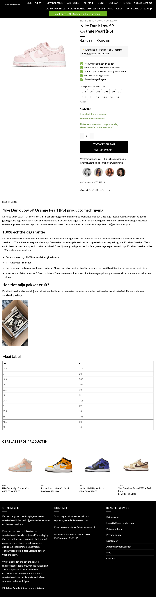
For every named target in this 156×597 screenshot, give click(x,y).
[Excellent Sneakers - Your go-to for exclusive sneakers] (13, 4)
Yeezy (38, 3)
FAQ (108, 552)
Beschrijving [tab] (9, 202)
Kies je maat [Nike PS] (91, 87)
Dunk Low (111, 20)
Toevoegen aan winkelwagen (104, 147)
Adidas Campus (143, 3)
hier (89, 53)
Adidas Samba (76, 8)
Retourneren (112, 517)
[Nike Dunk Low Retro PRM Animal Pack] (136, 465)
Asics (119, 8)
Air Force (73, 3)
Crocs (127, 3)
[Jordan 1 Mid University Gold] (58, 465)
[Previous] (2, 474)
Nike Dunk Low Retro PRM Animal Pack (134, 489)
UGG (110, 8)
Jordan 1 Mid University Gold (55, 488)
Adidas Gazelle (55, 8)
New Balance (54, 3)
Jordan (114, 3)
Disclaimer (112, 540)
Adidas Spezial (96, 8)
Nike (91, 20)
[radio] (84, 91)
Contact (110, 558)
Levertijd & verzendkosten (120, 523)
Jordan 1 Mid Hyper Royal (92, 488)
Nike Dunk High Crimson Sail (15, 488)
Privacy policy (113, 534)
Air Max (88, 3)
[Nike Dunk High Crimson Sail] (20, 465)
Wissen (83, 102)
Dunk (101, 3)
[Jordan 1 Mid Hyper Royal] (97, 465)
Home (28, 3)
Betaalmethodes (115, 529)
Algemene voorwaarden (118, 546)
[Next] (153, 474)
